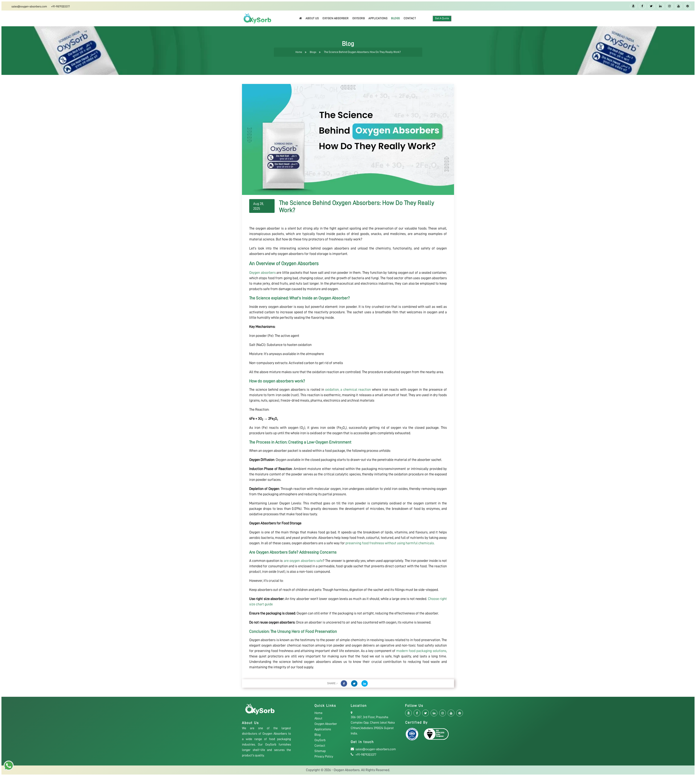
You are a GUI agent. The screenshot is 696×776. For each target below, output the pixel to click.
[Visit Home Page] (300, 18)
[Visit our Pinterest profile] (687, 6)
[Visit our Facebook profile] (642, 6)
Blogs (395, 18)
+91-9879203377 (60, 6)
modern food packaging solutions (421, 651)
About (318, 718)
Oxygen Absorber (335, 18)
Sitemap (320, 751)
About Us (312, 18)
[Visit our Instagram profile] (669, 6)
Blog (317, 734)
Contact (410, 18)
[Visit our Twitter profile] (651, 6)
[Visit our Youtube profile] (678, 6)
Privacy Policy (323, 756)
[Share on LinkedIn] (364, 683)
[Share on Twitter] (354, 683)
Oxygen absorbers (262, 272)
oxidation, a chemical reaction (348, 389)
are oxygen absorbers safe (303, 560)
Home (298, 52)
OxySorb (358, 18)
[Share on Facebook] (344, 683)
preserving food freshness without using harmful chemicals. (390, 543)
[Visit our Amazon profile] (633, 6)
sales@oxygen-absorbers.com (29, 6)
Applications (378, 18)
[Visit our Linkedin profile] (660, 6)
